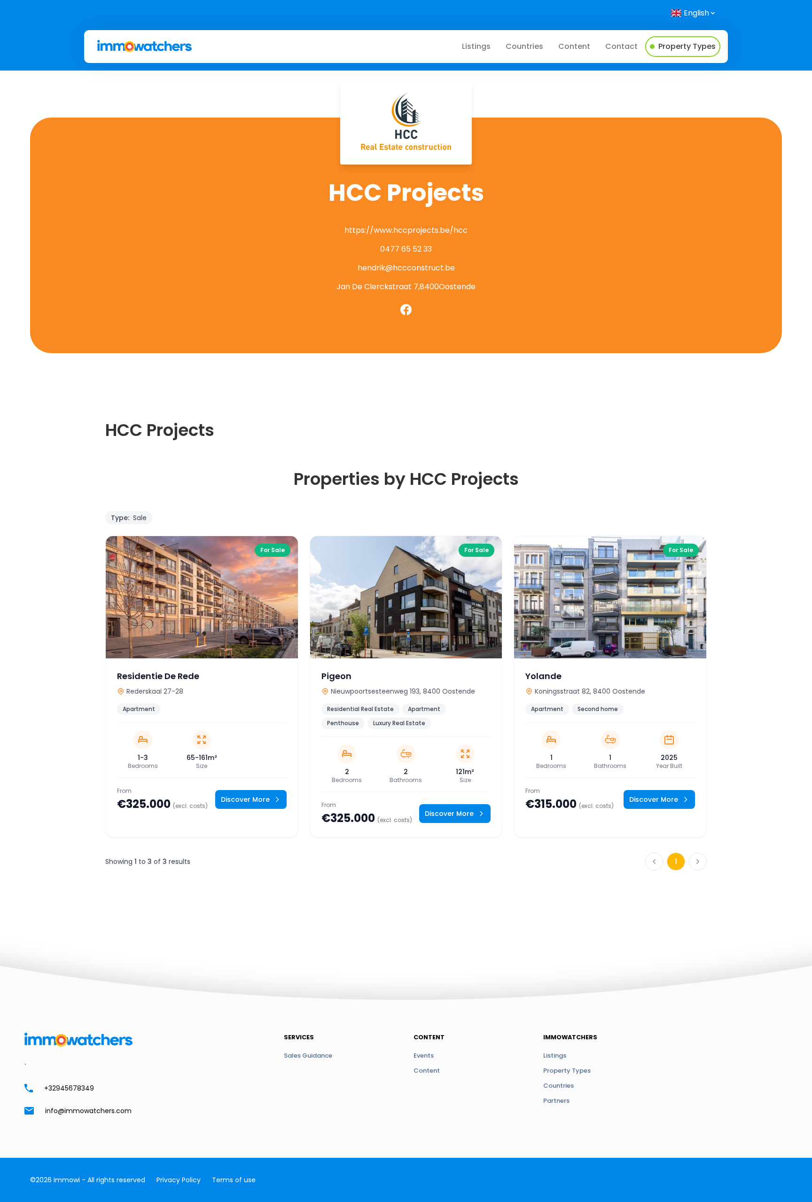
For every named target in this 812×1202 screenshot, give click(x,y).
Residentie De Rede (158, 676)
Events (424, 1055)
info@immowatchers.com (88, 1110)
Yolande (543, 676)
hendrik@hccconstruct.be (406, 267)
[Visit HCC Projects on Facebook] (406, 310)
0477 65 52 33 (406, 249)
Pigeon (336, 676)
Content (574, 46)
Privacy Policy (178, 1180)
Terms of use (234, 1180)
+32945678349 (69, 1088)
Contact (621, 46)
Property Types (567, 1070)
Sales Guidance (308, 1055)
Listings (476, 46)
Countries (524, 46)
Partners (556, 1100)
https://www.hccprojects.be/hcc (406, 230)
